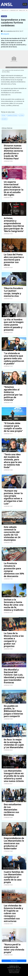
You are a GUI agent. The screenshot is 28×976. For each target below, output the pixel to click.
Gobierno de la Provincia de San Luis (14, 967)
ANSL (7, 4)
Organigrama (11, 969)
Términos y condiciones (14, 971)
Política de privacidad (14, 972)
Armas (3, 115)
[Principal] (25, 4)
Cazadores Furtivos (12, 115)
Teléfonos (17, 969)
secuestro (4, 119)
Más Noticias (14, 961)
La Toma (21, 115)
